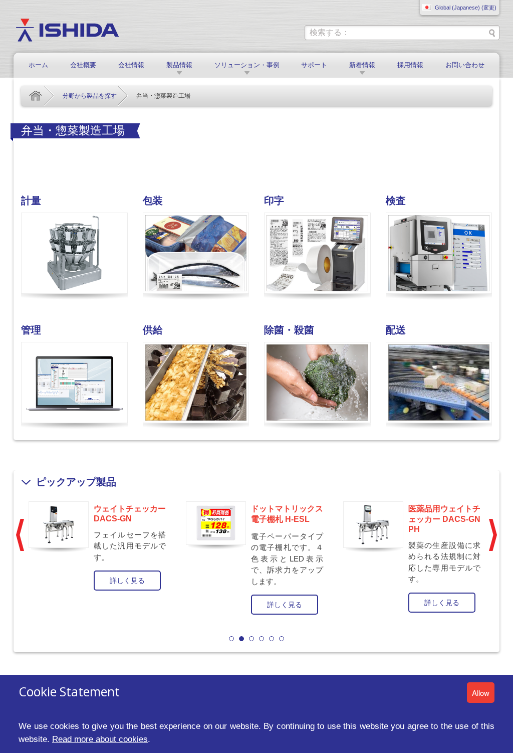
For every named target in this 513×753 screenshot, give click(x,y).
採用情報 (410, 65)
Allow (480, 692)
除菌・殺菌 (289, 329)
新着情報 (362, 65)
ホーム (38, 65)
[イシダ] (67, 29)
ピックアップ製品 (76, 481)
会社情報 (131, 65)
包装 (153, 200)
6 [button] (281, 638)
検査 (396, 200)
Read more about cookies (100, 739)
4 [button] (261, 638)
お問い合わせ (464, 65)
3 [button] (251, 638)
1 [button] (231, 638)
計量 (31, 200)
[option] (99, 545)
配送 (396, 329)
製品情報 (179, 65)
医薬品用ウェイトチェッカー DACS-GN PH (444, 518)
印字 (274, 200)
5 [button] (271, 638)
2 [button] (241, 638)
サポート (314, 65)
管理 (31, 329)
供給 (153, 329)
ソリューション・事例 (247, 65)
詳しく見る (127, 581)
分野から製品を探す (90, 95)
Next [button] (493, 535)
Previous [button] (20, 535)
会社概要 (83, 65)
